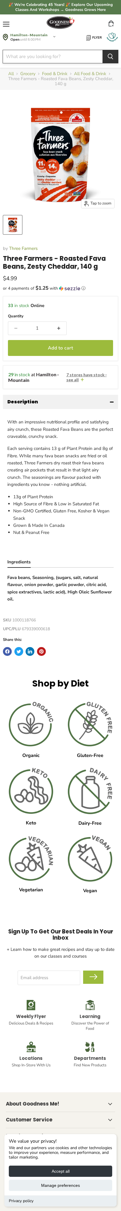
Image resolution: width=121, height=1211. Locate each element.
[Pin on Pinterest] (41, 651)
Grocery (28, 73)
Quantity (15, 316)
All (11, 73)
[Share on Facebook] (7, 651)
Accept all (61, 1171)
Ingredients (19, 562)
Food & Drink (55, 73)
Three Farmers (23, 248)
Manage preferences (60, 1185)
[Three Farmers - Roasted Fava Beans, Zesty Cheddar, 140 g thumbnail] (12, 224)
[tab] (19, 562)
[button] (60, 288)
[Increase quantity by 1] (59, 328)
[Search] (110, 56)
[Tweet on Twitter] (18, 651)
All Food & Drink (90, 73)
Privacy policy (21, 1201)
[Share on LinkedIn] (30, 651)
